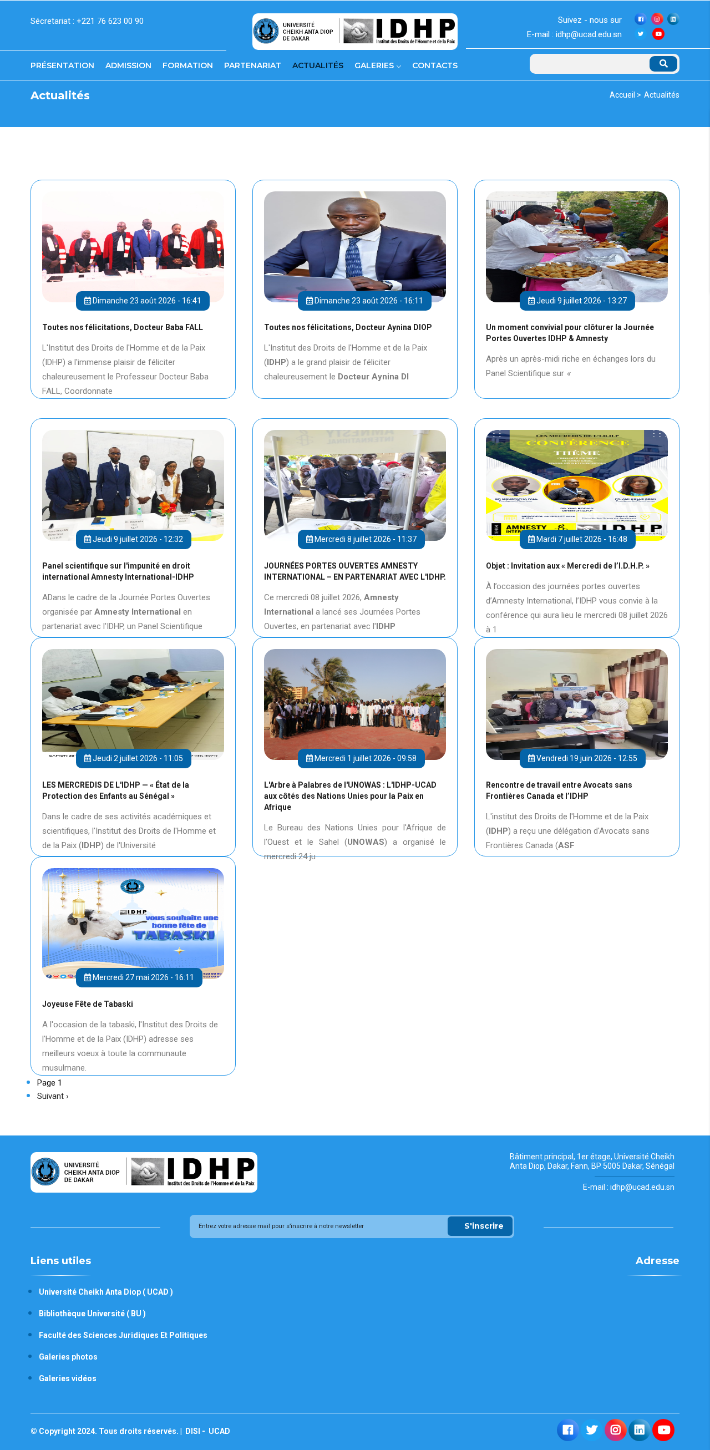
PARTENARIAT (252, 65)
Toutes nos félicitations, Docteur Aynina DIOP (348, 327)
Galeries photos (68, 1356)
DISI (192, 1431)
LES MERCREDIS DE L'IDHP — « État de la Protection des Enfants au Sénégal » (115, 790)
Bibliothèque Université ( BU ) (92, 1313)
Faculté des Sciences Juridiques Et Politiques (123, 1335)
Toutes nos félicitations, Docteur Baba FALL (122, 327)
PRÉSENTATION (62, 65)
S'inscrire (484, 1226)
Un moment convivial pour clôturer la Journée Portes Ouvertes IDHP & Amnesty (570, 333)
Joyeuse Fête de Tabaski (87, 1004)
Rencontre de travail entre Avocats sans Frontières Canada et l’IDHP (559, 790)
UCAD (218, 1431)
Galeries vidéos (68, 1378)
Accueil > (625, 94)
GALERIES (375, 65)
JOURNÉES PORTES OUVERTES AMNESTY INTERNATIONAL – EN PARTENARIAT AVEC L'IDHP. (355, 571)
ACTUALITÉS (317, 65)
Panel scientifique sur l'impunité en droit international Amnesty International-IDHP (118, 571)
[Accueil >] (355, 27)
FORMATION (188, 65)
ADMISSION (128, 65)
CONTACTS (435, 65)
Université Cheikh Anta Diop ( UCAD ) (106, 1291)
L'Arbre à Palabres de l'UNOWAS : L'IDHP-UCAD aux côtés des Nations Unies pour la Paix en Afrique (350, 796)
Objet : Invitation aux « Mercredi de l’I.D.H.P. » (568, 565)
